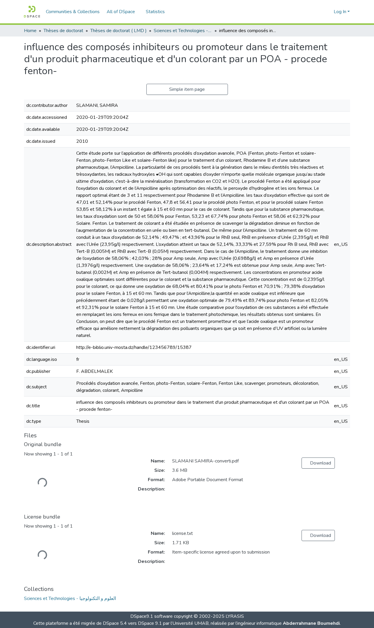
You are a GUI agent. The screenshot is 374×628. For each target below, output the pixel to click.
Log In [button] (340, 11)
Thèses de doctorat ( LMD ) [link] (118, 30)
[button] (32, 12)
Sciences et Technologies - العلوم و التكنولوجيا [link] (183, 30)
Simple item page (187, 89)
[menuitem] (122, 11)
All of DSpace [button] (121, 11)
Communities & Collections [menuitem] (73, 11)
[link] (318, 463)
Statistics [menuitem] (155, 11)
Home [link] (30, 30)
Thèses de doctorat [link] (63, 30)
